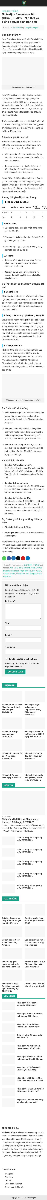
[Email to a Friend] (18, 558)
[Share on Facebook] (9, 558)
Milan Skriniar (36, 568)
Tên (7, 623)
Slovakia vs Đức (22, 574)
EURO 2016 (18, 568)
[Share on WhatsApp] (4, 558)
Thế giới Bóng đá (31, 28)
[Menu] (3, 3)
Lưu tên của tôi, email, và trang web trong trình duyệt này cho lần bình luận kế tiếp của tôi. (22, 663)
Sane (5, 574)
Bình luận (10, 601)
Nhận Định (6, 11)
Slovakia (11, 574)
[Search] (44, 3)
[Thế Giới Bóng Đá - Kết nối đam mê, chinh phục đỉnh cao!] (24, 3)
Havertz (27, 568)
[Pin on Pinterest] (23, 558)
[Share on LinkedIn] (28, 558)
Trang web (10, 647)
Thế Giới (14, 11)
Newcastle (14, 571)
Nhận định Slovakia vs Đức (30, 571)
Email (8, 635)
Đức (11, 568)
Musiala (6, 571)
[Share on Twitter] (13, 558)
